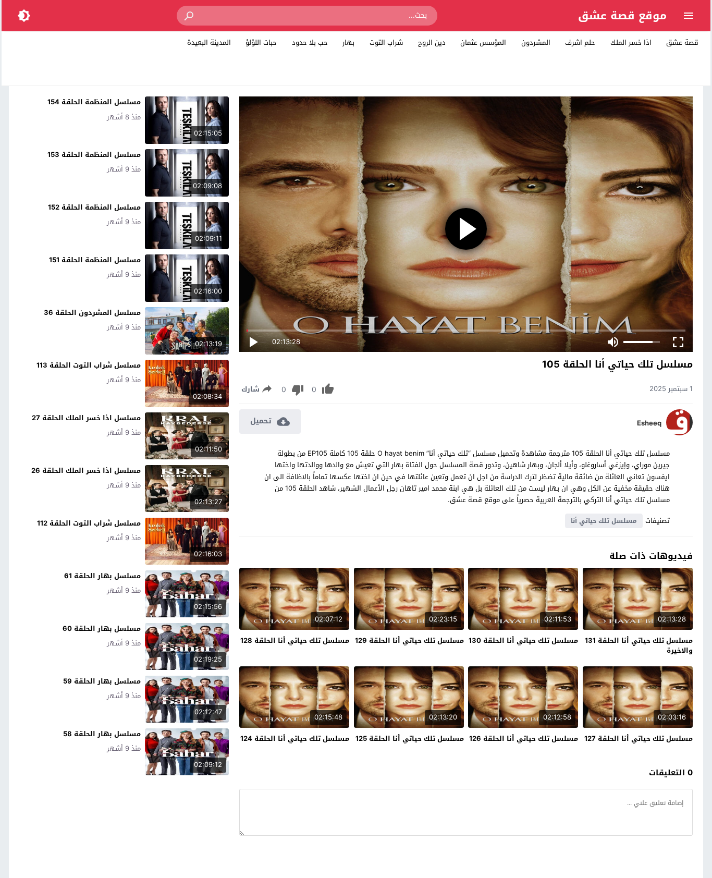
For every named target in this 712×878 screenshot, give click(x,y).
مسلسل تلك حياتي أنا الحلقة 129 (409, 640)
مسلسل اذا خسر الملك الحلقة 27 (86, 417)
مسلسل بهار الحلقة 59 (102, 681)
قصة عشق (682, 42)
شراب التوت (386, 42)
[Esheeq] (679, 433)
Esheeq (649, 423)
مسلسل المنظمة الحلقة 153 (94, 154)
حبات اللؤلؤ (261, 42)
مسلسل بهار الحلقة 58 (102, 733)
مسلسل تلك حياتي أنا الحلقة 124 (294, 738)
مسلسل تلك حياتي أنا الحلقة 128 (294, 640)
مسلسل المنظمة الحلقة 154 (94, 101)
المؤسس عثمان (483, 42)
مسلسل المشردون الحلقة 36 (92, 312)
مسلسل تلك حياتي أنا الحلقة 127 (638, 738)
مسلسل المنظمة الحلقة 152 (94, 207)
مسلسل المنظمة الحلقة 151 (95, 259)
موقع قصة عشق (622, 15)
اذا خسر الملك (631, 42)
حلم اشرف (580, 42)
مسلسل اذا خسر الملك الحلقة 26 (86, 470)
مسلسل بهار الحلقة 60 (102, 628)
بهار (348, 42)
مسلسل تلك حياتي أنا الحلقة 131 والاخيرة (639, 645)
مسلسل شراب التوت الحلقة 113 (88, 365)
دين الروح (432, 42)
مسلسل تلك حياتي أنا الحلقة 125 (409, 738)
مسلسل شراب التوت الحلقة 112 (89, 523)
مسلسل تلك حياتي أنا (604, 521)
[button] (190, 16)
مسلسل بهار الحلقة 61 (102, 575)
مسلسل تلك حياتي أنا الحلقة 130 (523, 640)
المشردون (535, 42)
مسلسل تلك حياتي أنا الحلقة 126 (523, 738)
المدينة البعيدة (209, 42)
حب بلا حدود (310, 42)
